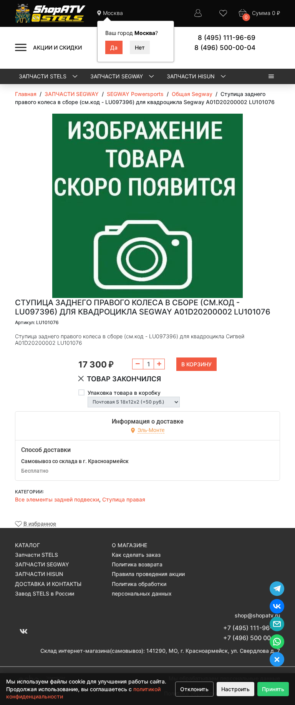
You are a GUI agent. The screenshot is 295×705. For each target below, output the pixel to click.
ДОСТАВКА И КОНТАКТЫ (48, 584)
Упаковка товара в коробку (124, 392)
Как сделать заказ (136, 554)
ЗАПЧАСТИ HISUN (191, 76)
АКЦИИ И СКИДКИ (57, 47)
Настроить (235, 689)
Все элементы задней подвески (57, 499)
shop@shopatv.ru (257, 615)
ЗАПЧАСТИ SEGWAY (117, 76)
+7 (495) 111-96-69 (251, 628)
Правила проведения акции (148, 574)
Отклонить (194, 689)
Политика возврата (137, 564)
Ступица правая (123, 499)
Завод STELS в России (44, 593)
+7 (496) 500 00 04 (251, 638)
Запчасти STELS (43, 76)
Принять (273, 689)
